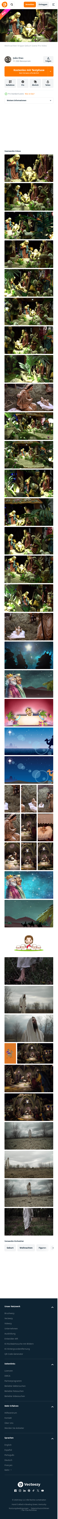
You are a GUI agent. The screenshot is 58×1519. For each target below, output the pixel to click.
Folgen (48, 61)
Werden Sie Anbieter (14, 1506)
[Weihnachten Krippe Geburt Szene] (29, 167)
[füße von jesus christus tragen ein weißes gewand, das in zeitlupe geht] (29, 1027)
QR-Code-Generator (14, 1432)
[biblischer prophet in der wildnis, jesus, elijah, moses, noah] (29, 1056)
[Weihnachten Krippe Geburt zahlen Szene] (23, 1131)
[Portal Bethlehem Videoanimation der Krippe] (29, 970)
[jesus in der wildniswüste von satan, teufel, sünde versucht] (29, 1271)
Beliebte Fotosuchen (14, 1469)
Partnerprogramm (13, 1458)
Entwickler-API (11, 1416)
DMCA (7, 1453)
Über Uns (9, 1501)
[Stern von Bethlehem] (29, 740)
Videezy (8, 1401)
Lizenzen (9, 1448)
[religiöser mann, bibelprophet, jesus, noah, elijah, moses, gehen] (29, 1242)
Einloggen (43, 4)
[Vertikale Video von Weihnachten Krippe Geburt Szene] (12, 797)
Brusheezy (9, 1391)
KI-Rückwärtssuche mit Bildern (19, 1421)
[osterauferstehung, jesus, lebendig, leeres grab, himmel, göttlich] (29, 1084)
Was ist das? (29, 94)
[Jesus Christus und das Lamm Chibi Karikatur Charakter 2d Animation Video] (29, 998)
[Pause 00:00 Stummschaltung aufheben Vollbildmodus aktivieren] (29, 25)
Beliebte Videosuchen (15, 1474)
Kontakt (8, 1496)
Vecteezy (9, 1396)
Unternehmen (11, 1406)
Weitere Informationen (16, 99)
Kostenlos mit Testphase (29, 71)
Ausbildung (10, 1411)
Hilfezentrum (11, 1490)
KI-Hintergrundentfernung (17, 1427)
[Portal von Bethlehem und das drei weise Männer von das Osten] (29, 654)
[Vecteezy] (4, 4)
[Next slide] (46, 1325)
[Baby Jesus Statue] (29, 855)
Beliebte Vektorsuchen (15, 1464)
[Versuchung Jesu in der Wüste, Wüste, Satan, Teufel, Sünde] (29, 1214)
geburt (10, 1325)
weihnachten (26, 1325)
